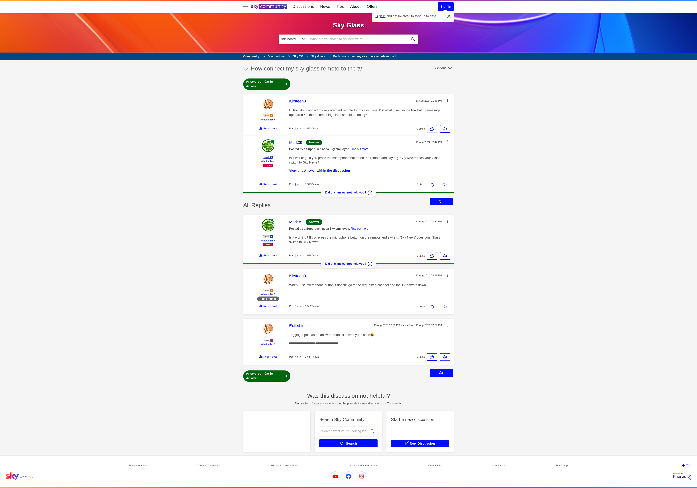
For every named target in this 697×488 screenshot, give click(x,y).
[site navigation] (245, 6)
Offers (372, 6)
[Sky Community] (269, 6)
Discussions (303, 6)
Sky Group (562, 465)
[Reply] (445, 129)
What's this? (268, 119)
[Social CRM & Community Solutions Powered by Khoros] (682, 476)
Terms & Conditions (208, 465)
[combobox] (357, 39)
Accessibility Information (364, 465)
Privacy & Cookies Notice (285, 465)
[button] (447, 100)
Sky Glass (348, 25)
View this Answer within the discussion (319, 170)
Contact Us (498, 465)
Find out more (359, 149)
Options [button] (441, 68)
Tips (340, 6)
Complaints (434, 465)
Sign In (445, 6)
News (325, 6)
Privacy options (138, 465)
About (355, 6)
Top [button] (688, 465)
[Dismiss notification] (449, 16)
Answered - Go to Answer (267, 84)
